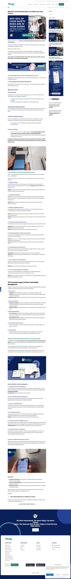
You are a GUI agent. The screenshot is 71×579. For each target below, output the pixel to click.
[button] (69, 564)
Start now (14, 564)
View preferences (66, 574)
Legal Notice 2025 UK (62, 577)
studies (17, 41)
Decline (58, 574)
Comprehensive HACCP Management (17, 386)
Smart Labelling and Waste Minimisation (18, 396)
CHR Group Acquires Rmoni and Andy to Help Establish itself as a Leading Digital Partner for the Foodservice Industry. (41, 1)
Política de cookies (53, 577)
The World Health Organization (17, 132)
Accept (50, 574)
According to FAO (15, 239)
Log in (7, 564)
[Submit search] (62, 14)
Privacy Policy (57, 577)
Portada (49, 7)
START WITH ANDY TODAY (27, 504)
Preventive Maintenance (14, 412)
